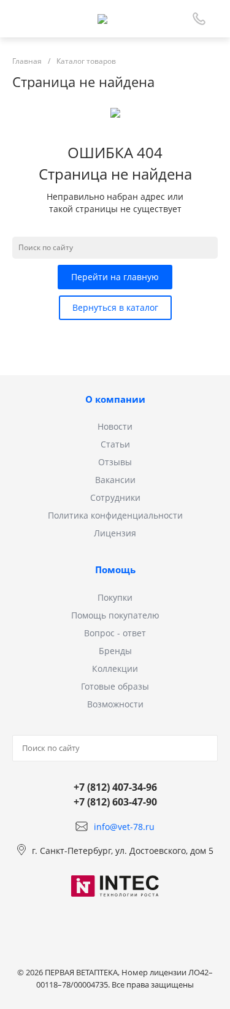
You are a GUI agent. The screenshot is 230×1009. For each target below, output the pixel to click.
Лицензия (115, 533)
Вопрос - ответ (115, 633)
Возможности (115, 704)
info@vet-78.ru (124, 826)
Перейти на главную (115, 277)
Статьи (115, 444)
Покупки (115, 597)
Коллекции (115, 668)
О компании (115, 399)
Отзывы (115, 462)
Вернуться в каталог (115, 307)
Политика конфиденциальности (115, 515)
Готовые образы (115, 686)
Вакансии (115, 479)
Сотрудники (115, 497)
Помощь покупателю (115, 615)
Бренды (115, 651)
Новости (115, 426)
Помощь (115, 569)
